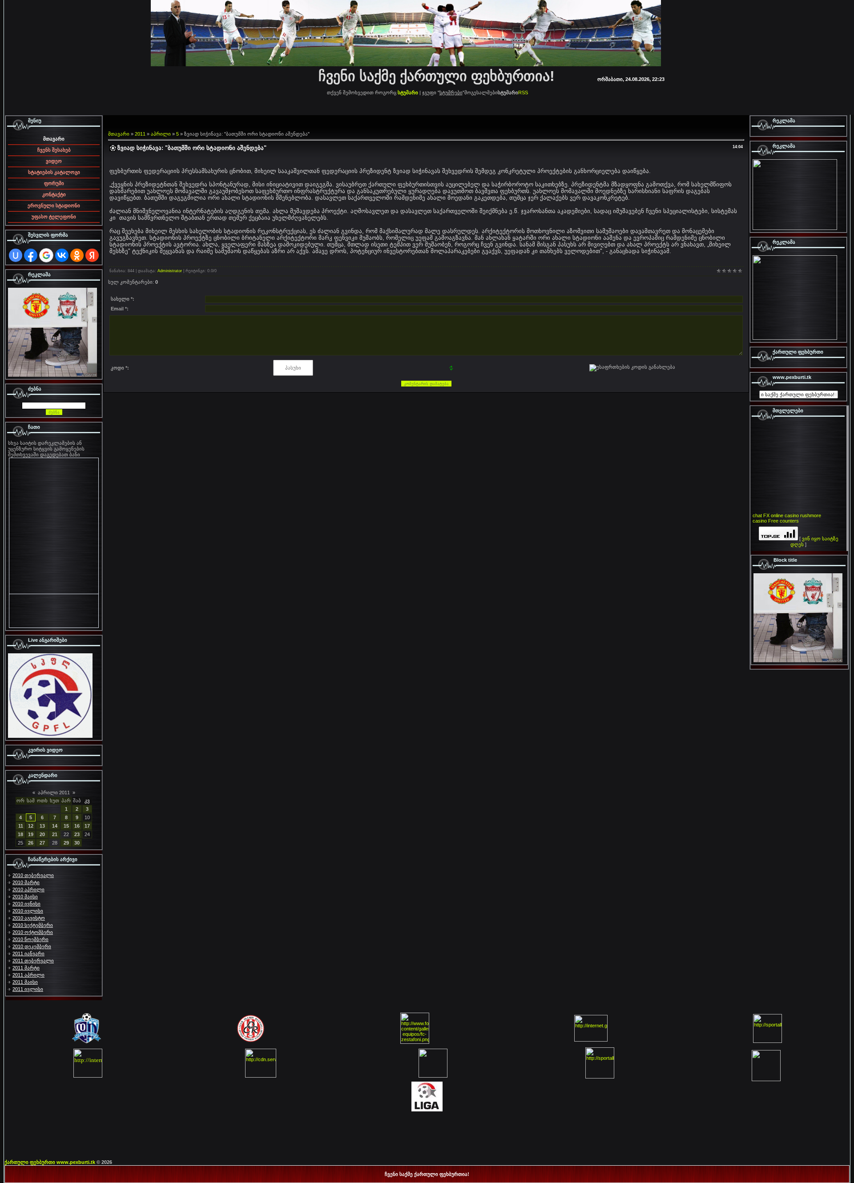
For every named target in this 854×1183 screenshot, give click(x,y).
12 (30, 826)
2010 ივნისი (26, 903)
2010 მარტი (26, 882)
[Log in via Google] (46, 255)
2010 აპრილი (28, 889)
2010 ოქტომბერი (32, 932)
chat (757, 515)
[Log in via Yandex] (92, 255)
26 (30, 842)
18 (20, 834)
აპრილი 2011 (54, 792)
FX (766, 515)
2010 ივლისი (27, 910)
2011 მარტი (26, 967)
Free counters (783, 520)
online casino (785, 515)
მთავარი (118, 134)
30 (77, 842)
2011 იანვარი (28, 953)
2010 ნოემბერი (30, 939)
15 (66, 826)
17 (87, 826)
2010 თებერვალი (33, 875)
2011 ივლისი (27, 989)
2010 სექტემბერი (32, 925)
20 (42, 834)
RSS (523, 92)
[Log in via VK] (61, 255)
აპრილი (161, 134)
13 (42, 826)
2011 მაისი (25, 982)
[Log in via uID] (15, 255)
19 (30, 834)
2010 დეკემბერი (31, 946)
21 (54, 834)
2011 (140, 134)
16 (77, 826)
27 (42, 842)
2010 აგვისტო (28, 918)
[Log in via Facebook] (30, 255)
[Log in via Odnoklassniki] (77, 255)
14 (54, 826)
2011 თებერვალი (33, 960)
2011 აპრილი (28, 975)
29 (66, 842)
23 (77, 834)
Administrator (169, 271)
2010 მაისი (25, 896)
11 (20, 826)
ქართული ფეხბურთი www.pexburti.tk (49, 1162)
